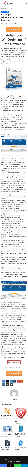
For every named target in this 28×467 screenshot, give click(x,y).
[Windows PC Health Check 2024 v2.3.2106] (7, 428)
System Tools (9, 8)
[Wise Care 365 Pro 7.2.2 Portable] (21, 443)
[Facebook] (3, 381)
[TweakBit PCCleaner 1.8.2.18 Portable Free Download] (21, 428)
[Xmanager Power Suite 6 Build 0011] (7, 411)
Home (3, 8)
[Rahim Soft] (8, 3)
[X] (7, 381)
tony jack (5, 23)
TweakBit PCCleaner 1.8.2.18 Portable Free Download (20, 435)
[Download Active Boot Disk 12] (21, 413)
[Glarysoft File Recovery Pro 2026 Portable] (7, 443)
